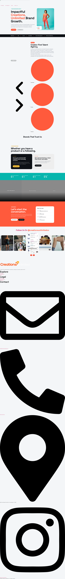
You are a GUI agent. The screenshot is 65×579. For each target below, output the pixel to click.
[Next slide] (34, 255)
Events (12, 5)
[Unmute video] (12, 249)
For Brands (2, 5)
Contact (15, 5)
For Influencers (7, 5)
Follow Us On (32, 230)
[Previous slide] (31, 255)
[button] (19, 88)
